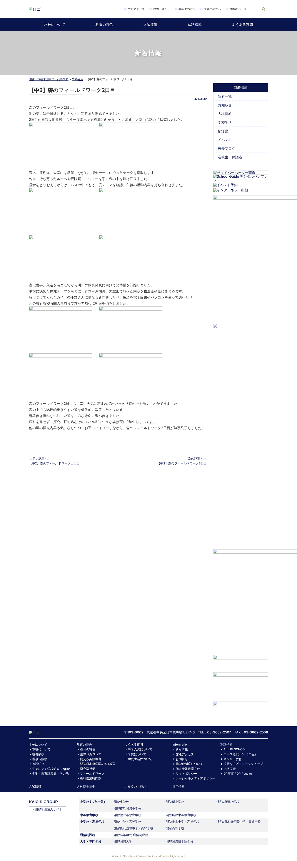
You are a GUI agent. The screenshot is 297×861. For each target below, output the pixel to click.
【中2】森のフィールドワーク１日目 (54, 463)
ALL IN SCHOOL (235, 749)
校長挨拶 (38, 754)
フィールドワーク (92, 773)
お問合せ (182, 759)
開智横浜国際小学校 (127, 808)
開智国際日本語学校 (179, 841)
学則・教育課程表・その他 (50, 773)
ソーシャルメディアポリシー (195, 778)
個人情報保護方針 (188, 769)
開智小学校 (121, 802)
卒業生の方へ (187, 9)
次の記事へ (195, 458)
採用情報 (178, 786)
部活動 (223, 131)
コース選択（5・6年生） (241, 754)
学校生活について (140, 759)
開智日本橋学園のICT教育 (97, 764)
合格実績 (230, 769)
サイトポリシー (186, 773)
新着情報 (182, 749)
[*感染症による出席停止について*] (240, 685)
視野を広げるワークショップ (243, 764)
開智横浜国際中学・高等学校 (133, 828)
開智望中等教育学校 (127, 815)
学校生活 (77, 79)
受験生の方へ (212, 9)
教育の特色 (104, 24)
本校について (54, 24)
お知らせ (225, 105)
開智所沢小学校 (228, 802)
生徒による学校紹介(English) (52, 769)
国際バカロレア (90, 754)
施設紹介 (38, 764)
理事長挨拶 (39, 759)
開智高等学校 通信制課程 (131, 835)
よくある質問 (242, 24)
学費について (137, 754)
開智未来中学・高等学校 (182, 821)
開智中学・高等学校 (127, 821)
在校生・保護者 (230, 157)
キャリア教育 (233, 759)
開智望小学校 (175, 802)
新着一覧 (225, 96)
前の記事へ (40, 458)
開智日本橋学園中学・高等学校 (48, 79)
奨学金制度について (189, 764)
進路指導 (195, 24)
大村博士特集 (86, 786)
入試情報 (150, 24)
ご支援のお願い (135, 786)
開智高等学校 (175, 828)
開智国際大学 (123, 841)
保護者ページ (237, 9)
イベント (225, 140)
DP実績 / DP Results (238, 773)
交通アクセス (136, 9)
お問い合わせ (161, 9)
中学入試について (140, 749)
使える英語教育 (90, 759)
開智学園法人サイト (48, 809)
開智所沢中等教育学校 (181, 815)
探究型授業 (87, 769)
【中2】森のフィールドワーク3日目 (182, 463)
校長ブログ (226, 148)
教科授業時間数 (90, 778)
